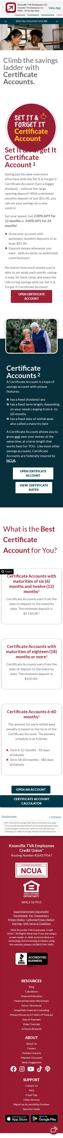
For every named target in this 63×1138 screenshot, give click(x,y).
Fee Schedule (20, 915)
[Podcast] (47, 1068)
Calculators (31, 991)
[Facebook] (13, 1068)
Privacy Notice (16, 919)
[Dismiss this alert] (5, 21)
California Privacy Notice (40, 919)
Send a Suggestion (32, 1062)
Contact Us (31, 1085)
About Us (31, 1043)
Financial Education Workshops (31, 1000)
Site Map (17, 923)
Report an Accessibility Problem (31, 1104)
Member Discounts (31, 1057)
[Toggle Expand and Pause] (57, 21)
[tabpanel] (31, 58)
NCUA (11, 460)
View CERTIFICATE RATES (34, 487)
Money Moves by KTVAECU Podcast (31, 1014)
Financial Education (31, 996)
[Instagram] (22, 1068)
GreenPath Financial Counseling (31, 1010)
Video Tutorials (31, 1024)
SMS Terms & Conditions (37, 923)
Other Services (31, 1099)
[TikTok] (39, 1068)
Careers (31, 1048)
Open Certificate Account (31, 296)
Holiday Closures (31, 1052)
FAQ (31, 1090)
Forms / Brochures (31, 1005)
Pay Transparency (39, 915)
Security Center (31, 1108)
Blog (31, 986)
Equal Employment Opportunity (31, 911)
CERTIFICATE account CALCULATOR (31, 801)
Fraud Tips (31, 1094)
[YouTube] (30, 1068)
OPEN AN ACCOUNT (31, 789)
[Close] (3, 7)
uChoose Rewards (32, 1028)
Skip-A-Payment (31, 1019)
